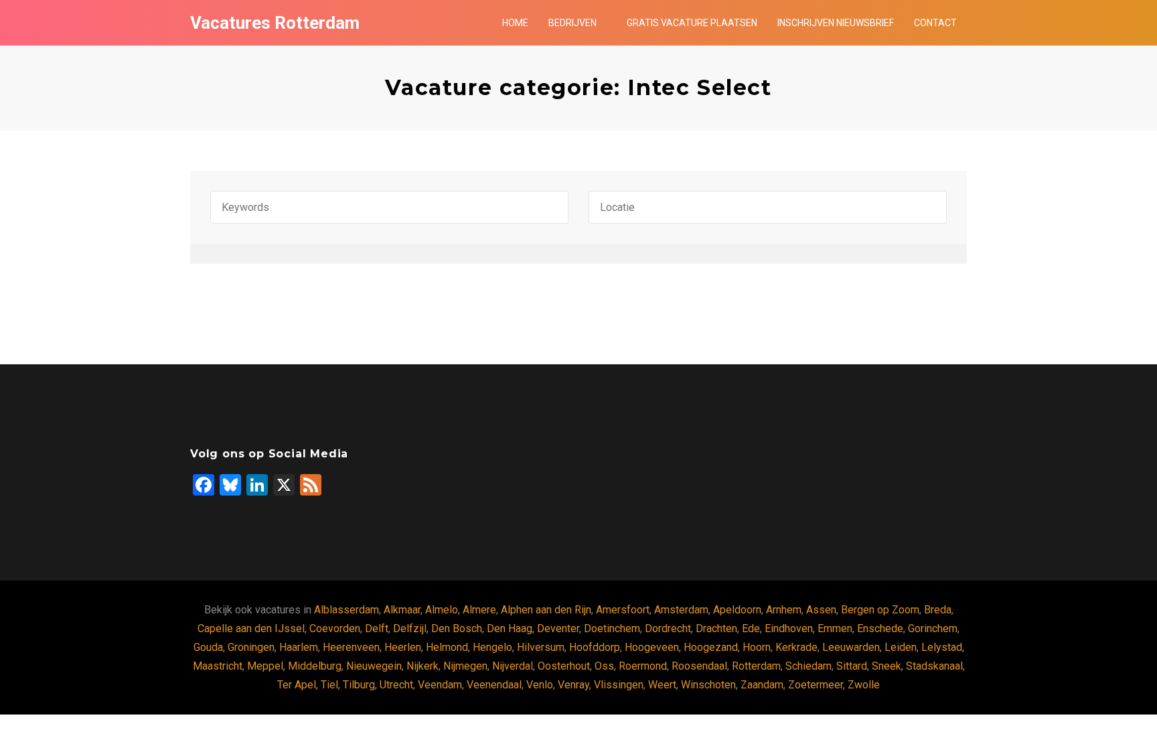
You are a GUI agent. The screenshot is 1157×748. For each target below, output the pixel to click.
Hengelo (492, 647)
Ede (751, 628)
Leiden (900, 647)
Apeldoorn (737, 609)
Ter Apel (296, 684)
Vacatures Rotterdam (275, 22)
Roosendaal (699, 666)
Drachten (716, 628)
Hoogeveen (652, 647)
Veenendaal (494, 684)
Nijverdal (512, 666)
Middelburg (314, 666)
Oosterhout (564, 666)
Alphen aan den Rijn (546, 609)
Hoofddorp (594, 647)
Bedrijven (572, 22)
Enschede (880, 628)
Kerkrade (796, 647)
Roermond (643, 666)
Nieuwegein (374, 666)
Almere (479, 609)
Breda (937, 609)
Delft (376, 628)
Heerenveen (351, 647)
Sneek (886, 666)
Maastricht (217, 666)
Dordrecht (668, 628)
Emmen (835, 628)
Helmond (447, 647)
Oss (604, 666)
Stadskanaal (934, 666)
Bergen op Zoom (880, 609)
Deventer (558, 628)
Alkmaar (402, 609)
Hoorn (757, 647)
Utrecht (396, 684)
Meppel (265, 666)
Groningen (251, 647)
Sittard (851, 666)
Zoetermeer (815, 684)
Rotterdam (756, 666)
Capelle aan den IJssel (251, 628)
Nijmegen (465, 666)
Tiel (329, 684)
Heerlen (402, 647)
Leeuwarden (851, 647)
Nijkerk (422, 666)
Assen (821, 609)
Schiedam (808, 666)
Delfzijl (410, 628)
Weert (662, 684)
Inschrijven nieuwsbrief (835, 22)
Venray (573, 684)
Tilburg (359, 684)
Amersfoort (622, 609)
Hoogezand (711, 647)
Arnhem (783, 609)
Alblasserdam (346, 609)
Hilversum (540, 647)
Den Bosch (456, 628)
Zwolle (864, 684)
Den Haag (509, 628)
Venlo (539, 684)
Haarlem (298, 647)
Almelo (441, 609)
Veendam (440, 684)
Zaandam (762, 684)
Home (515, 22)
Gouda (208, 647)
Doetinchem (612, 628)
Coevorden (334, 628)
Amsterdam (681, 609)
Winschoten (708, 684)
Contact (935, 22)
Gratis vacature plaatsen (692, 22)
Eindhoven (789, 628)
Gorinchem (932, 628)
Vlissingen (618, 684)
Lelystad (941, 647)
